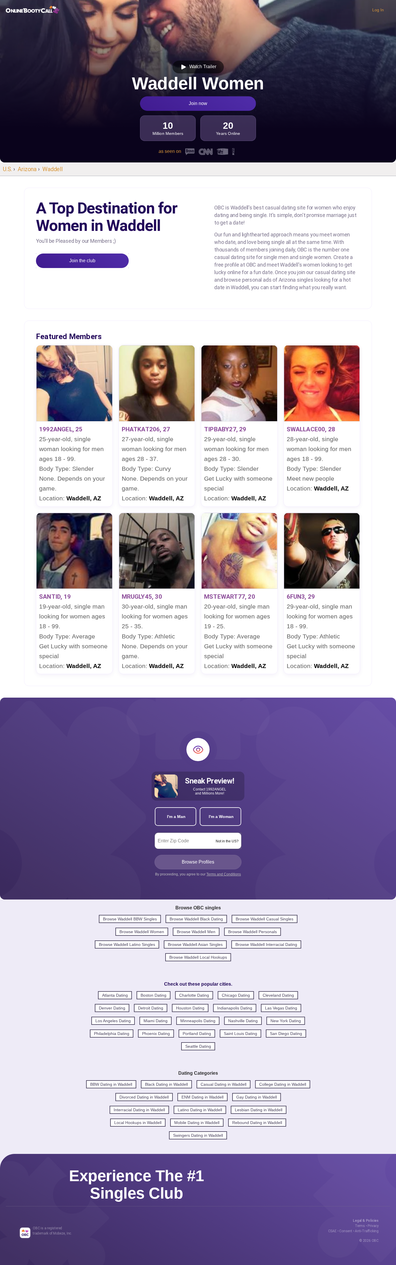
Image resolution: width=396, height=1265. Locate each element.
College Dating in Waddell (282, 1084)
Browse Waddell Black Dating (196, 919)
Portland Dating (197, 1033)
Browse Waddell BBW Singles (130, 919)
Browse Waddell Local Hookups (198, 957)
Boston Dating (153, 995)
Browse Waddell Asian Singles (195, 944)
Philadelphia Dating (111, 1033)
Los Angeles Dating (113, 1020)
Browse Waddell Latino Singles (127, 944)
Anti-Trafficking (367, 1231)
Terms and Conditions (223, 874)
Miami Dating (155, 1020)
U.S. (7, 169)
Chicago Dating (236, 995)
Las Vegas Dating (281, 1008)
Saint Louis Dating (240, 1033)
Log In (378, 10)
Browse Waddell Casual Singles (264, 919)
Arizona (27, 169)
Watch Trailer (201, 66)
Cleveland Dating (278, 995)
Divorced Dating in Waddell (144, 1097)
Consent (345, 1231)
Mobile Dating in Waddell (196, 1122)
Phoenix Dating (156, 1033)
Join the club (82, 260)
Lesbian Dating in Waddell (258, 1109)
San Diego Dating (286, 1033)
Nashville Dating (243, 1020)
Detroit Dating (150, 1008)
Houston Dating (190, 1008)
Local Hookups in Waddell (137, 1122)
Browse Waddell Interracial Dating (266, 944)
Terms (360, 1226)
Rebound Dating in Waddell (257, 1122)
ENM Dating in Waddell (202, 1097)
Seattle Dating (198, 1046)
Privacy (373, 1226)
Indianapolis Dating (234, 1008)
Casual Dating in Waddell (223, 1084)
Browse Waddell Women (141, 931)
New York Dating (285, 1020)
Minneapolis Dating (197, 1020)
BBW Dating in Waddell (111, 1084)
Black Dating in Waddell (166, 1084)
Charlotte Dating (194, 995)
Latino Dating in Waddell (200, 1109)
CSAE (332, 1231)
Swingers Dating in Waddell (198, 1135)
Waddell (52, 169)
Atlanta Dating (115, 995)
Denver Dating (112, 1008)
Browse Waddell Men (196, 931)
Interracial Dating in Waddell (139, 1109)
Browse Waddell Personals (252, 931)
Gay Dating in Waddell (256, 1097)
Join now (198, 103)
